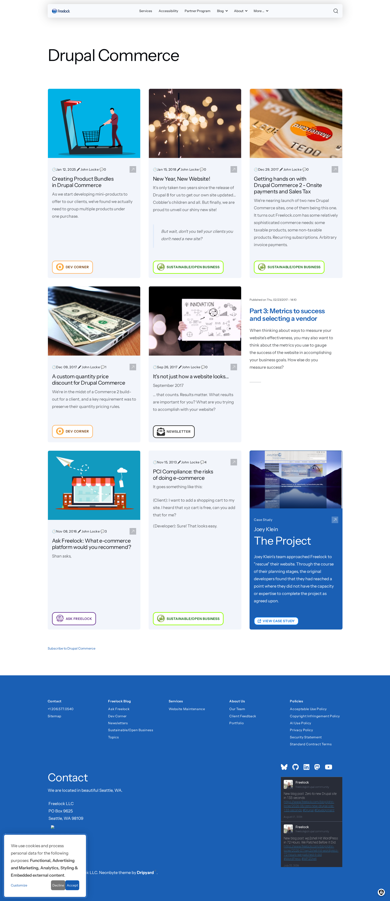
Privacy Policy (301, 730)
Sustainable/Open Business (130, 730)
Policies (296, 701)
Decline (58, 885)
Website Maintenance (187, 709)
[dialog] (45, 866)
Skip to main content (10, 7)
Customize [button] (19, 885)
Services (145, 11)
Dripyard (145, 872)
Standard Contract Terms (311, 744)
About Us (237, 701)
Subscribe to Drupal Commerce (71, 648)
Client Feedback (242, 716)
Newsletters (118, 723)
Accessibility (168, 11)
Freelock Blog (119, 701)
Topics (113, 737)
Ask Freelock (119, 709)
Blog (220, 11)
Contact (55, 701)
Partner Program (197, 11)
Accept (72, 885)
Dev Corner (117, 716)
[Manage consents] (381, 892)
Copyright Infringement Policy (315, 716)
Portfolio (236, 723)
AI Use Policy (300, 723)
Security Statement (306, 737)
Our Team (237, 709)
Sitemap (54, 716)
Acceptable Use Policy (308, 709)
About (238, 11)
